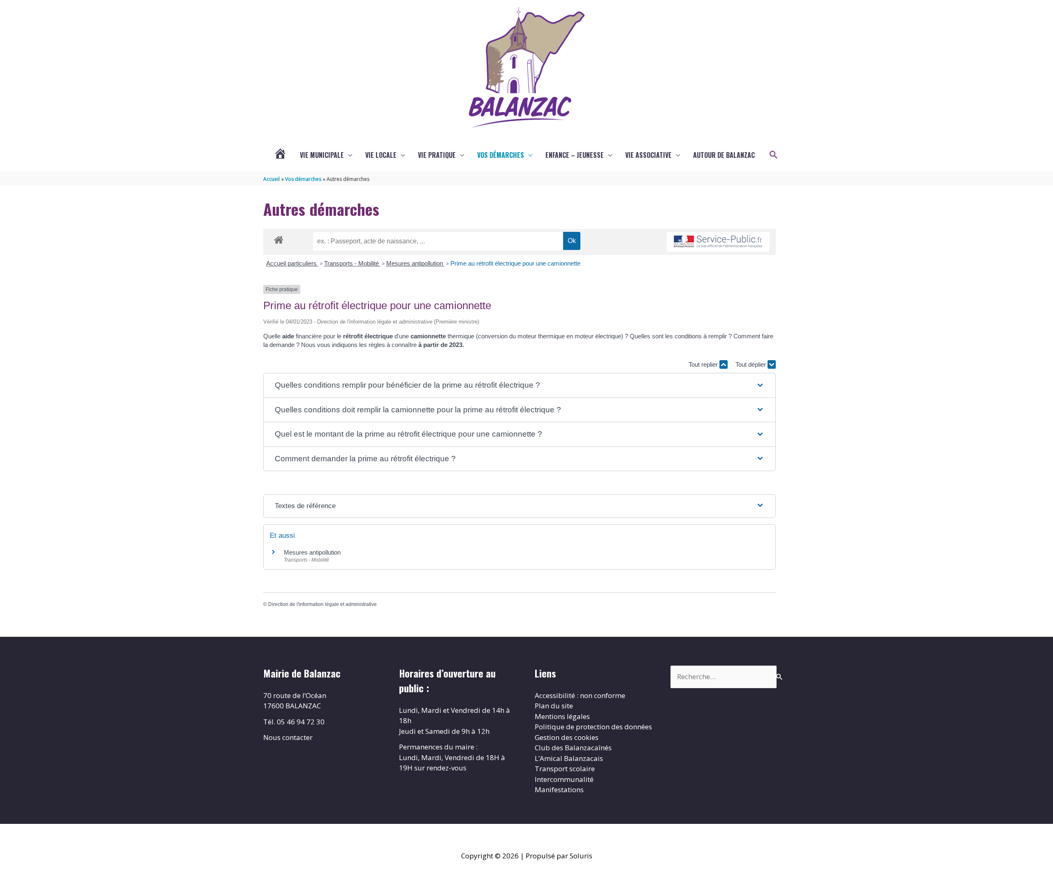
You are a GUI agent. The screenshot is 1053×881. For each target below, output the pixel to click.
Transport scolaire (565, 768)
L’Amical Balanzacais (569, 758)
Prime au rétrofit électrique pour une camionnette (515, 263)
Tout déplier (751, 364)
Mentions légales (562, 716)
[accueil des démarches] (278, 238)
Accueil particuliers (292, 263)
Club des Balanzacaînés (573, 747)
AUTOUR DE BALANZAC (724, 155)
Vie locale (381, 155)
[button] (773, 155)
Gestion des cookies (566, 737)
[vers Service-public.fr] (718, 242)
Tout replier (704, 364)
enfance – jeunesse (574, 155)
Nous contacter (288, 737)
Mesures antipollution (415, 263)
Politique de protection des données (593, 726)
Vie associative (648, 155)
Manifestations (559, 789)
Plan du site (554, 705)
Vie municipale (322, 155)
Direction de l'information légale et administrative (322, 604)
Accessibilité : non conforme (580, 695)
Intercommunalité (564, 779)
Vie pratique (437, 155)
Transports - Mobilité (352, 263)
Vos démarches (500, 155)
